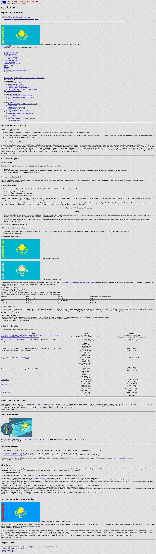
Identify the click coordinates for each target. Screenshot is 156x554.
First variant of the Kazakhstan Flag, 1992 (16, 70)
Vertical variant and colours (12, 63)
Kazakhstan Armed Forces (15, 83)
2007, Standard (12, 60)
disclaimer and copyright (23, 19)
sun (17, 17)
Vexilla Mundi (5, 380)
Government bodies (10, 79)
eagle (14, 17)
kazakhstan (9, 17)
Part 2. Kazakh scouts (14, 120)
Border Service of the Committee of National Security (23, 89)
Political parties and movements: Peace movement (22, 99)
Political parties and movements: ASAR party (21, 97)
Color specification (9, 62)
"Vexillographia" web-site (8, 550)
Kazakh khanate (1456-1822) (16, 107)
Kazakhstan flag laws (10, 54)
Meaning (6, 67)
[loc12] (27, 358)
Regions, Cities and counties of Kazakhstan (20, 113)
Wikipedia (4, 384)
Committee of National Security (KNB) (19, 87)
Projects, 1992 (8, 72)
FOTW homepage (8, 19)
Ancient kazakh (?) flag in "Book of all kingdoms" (22, 104)
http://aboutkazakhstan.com (40, 478)
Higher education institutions (12, 91)
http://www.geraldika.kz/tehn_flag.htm (14, 455)
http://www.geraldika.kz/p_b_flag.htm (14, 453)
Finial (6, 68)
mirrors (36, 19)
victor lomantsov (20, 16)
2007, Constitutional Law (15, 59)
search (15, 19)
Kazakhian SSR (12, 108)
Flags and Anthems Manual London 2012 (43, 404)
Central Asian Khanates (14, 105)
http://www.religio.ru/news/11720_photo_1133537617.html (22, 439)
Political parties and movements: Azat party (20, 95)
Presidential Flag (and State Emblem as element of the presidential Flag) (24, 78)
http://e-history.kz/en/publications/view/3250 (13, 548)
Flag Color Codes (6, 392)
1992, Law (11, 55)
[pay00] (16, 350)
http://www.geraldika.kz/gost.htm (122, 458)
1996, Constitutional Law (15, 57)
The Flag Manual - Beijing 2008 (10, 339)
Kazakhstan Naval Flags (15, 84)
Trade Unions (12, 100)
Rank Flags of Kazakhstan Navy (17, 86)
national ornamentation (24, 17)
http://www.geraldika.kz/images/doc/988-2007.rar (80, 282)
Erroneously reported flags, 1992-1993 (19, 110)
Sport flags (7, 92)
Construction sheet (9, 65)
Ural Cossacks (12, 115)
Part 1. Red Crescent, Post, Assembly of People (21, 118)
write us (32, 19)
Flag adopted (4, 47)
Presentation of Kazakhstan (12, 52)
